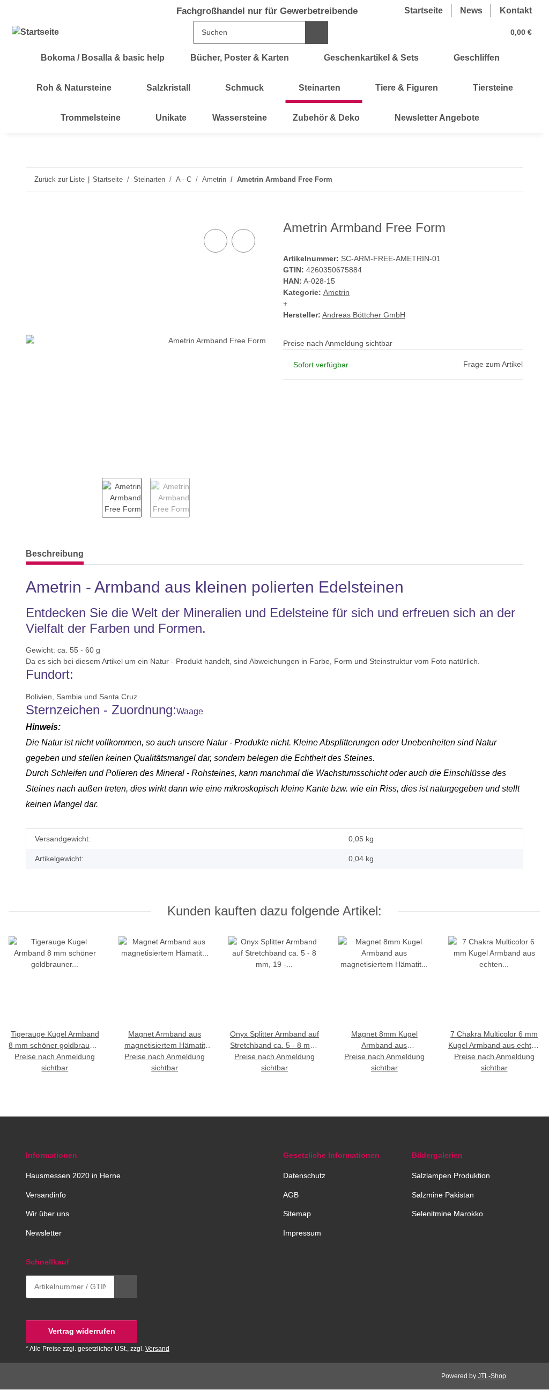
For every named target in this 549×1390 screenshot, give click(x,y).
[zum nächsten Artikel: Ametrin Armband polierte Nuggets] (511, 179)
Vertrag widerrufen (81, 1331)
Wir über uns (47, 1213)
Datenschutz (304, 1175)
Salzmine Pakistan (443, 1195)
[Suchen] (316, 32)
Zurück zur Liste (59, 179)
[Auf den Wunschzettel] (243, 241)
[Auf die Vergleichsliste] (215, 241)
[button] (453, 32)
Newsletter (44, 1233)
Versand (157, 1348)
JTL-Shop (492, 1376)
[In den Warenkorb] (34, 214)
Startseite (423, 10)
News (471, 10)
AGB (291, 1195)
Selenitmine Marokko (447, 1213)
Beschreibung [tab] (55, 553)
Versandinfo (46, 1195)
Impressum (302, 1233)
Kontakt (516, 10)
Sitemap (297, 1213)
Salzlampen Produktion (451, 1175)
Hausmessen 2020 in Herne (73, 1175)
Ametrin (336, 292)
